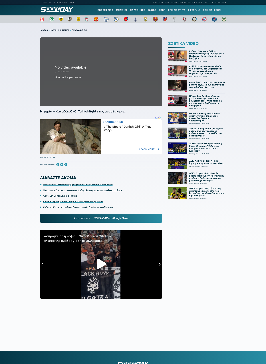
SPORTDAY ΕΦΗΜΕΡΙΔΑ (215, 2)
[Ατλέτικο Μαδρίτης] (165, 19)
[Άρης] (78, 19)
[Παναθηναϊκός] (51, 19)
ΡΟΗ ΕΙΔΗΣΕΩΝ (212, 10)
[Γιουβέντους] (174, 19)
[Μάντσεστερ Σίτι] (106, 19)
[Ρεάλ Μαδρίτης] (145, 19)
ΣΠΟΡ (162, 10)
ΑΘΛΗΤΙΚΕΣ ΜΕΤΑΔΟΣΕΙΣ (190, 2)
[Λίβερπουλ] (87, 19)
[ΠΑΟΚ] (70, 19)
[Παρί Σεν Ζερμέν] (214, 19)
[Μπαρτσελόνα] (155, 19)
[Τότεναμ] (135, 19)
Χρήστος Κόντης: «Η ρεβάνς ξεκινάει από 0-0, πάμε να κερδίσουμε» (78, 207)
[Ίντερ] (194, 19)
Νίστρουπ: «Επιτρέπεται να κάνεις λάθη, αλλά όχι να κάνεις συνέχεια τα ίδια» (82, 190)
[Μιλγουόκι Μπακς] (224, 19)
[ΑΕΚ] (61, 19)
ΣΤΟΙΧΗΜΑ (158, 2)
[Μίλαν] (184, 19)
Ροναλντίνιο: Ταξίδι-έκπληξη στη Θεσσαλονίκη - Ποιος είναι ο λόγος (78, 184)
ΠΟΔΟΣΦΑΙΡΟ (105, 10)
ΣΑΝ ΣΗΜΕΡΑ (171, 2)
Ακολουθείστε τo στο (101, 218)
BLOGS (152, 10)
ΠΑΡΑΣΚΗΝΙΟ (137, 10)
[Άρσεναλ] (126, 19)
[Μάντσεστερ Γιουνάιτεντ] (96, 19)
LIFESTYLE (194, 10)
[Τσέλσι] (116, 19)
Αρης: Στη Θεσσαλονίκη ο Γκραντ (60, 195)
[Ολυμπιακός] (42, 19)
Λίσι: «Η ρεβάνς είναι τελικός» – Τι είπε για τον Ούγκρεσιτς (73, 201)
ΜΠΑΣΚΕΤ (121, 10)
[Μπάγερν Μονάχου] (204, 19)
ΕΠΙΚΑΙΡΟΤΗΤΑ (176, 10)
